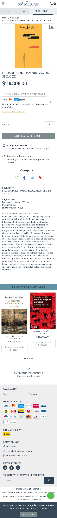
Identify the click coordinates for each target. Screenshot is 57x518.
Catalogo (14, 17)
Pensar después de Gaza (42, 332)
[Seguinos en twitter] (18, 467)
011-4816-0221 (13, 446)
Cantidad (7, 124)
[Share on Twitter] (32, 178)
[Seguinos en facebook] (11, 467)
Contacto (33, 394)
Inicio (5, 17)
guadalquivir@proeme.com (19, 451)
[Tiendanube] (28, 490)
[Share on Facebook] (24, 178)
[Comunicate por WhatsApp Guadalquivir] (50, 495)
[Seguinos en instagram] (5, 467)
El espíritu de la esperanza (14, 337)
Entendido (28, 514)
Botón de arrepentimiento (29, 499)
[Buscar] (24, 11)
